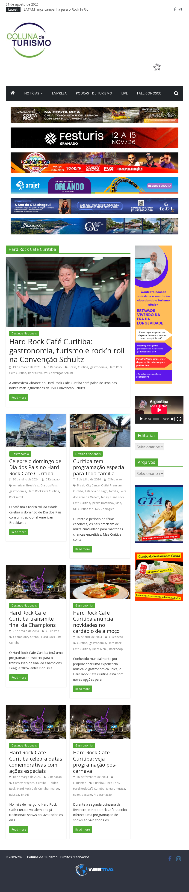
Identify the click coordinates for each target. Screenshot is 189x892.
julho (118, 503)
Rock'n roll (35, 373)
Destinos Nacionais (24, 333)
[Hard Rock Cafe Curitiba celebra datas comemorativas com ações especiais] (36, 707)
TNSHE (25, 795)
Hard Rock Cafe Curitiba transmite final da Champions (32, 618)
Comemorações (23, 783)
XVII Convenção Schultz (58, 373)
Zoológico (107, 509)
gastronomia (98, 367)
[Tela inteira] (179, 419)
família (113, 491)
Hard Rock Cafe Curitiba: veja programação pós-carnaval (95, 761)
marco (54, 789)
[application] (159, 410)
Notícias (31, 93)
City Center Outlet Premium (104, 485)
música (120, 789)
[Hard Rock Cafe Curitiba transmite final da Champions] (36, 567)
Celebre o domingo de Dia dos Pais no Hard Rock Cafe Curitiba (35, 467)
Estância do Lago (96, 491)
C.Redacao (55, 367)
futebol (34, 637)
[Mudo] (173, 419)
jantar (110, 789)
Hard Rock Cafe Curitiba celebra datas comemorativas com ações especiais (35, 761)
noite (76, 795)
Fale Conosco (149, 93)
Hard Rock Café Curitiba (43, 491)
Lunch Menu (99, 649)
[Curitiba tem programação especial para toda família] (100, 416)
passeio (87, 795)
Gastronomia (20, 454)
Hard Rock (112, 783)
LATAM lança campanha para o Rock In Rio (56, 9)
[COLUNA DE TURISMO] (13, 93)
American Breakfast (26, 485)
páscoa (14, 795)
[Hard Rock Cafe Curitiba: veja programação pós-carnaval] (100, 707)
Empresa (59, 93)
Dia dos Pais (49, 485)
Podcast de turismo (94, 93)
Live (124, 93)
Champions (20, 637)
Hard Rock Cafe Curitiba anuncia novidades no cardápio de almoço (96, 621)
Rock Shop (116, 649)
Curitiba (83, 367)
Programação (103, 795)
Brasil (72, 367)
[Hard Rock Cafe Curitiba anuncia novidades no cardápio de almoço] (100, 567)
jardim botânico (102, 503)
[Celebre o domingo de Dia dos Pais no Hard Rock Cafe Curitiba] (36, 416)
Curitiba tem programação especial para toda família (99, 467)
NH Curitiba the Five (86, 509)
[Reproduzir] (141, 419)
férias (105, 497)
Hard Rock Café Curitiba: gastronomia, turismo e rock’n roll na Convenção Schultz (66, 350)
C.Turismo (52, 631)
